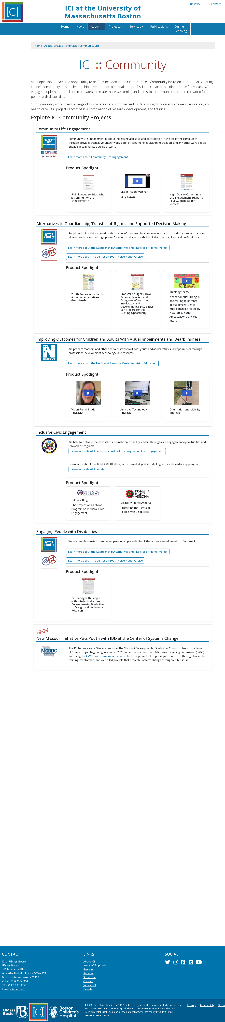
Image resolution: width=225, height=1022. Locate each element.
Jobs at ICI (89, 985)
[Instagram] (175, 963)
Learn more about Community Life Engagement (98, 157)
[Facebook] (183, 963)
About (48, 46)
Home (38, 46)
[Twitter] (167, 963)
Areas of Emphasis (65, 46)
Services (88, 973)
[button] (96, 26)
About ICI (89, 961)
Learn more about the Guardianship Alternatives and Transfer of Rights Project (117, 248)
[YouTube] (199, 963)
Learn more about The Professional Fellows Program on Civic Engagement (117, 451)
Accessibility (207, 1005)
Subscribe (195, 4)
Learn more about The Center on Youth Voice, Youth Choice (105, 256)
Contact (216, 4)
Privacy (191, 1005)
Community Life (89, 46)
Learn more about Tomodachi (89, 469)
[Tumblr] (191, 963)
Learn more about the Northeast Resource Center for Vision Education (112, 363)
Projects (88, 969)
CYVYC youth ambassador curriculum (109, 656)
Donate (88, 989)
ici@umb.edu (17, 989)
